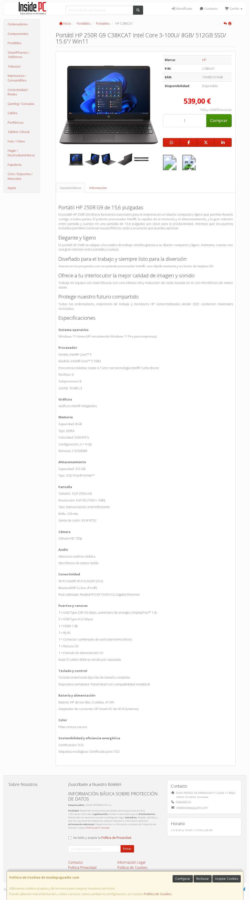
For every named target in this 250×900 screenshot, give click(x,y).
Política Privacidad (82, 867)
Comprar (219, 120)
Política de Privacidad (97, 827)
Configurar (182, 879)
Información (98, 188)
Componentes (18, 33)
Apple (12, 188)
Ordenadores (18, 24)
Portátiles (14, 43)
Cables (12, 113)
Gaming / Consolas (21, 103)
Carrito (234, 8)
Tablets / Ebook (19, 132)
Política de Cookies (157, 894)
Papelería (14, 164)
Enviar (127, 849)
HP (204, 60)
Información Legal (131, 862)
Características (70, 188)
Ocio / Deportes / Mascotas (20, 176)
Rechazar (202, 879)
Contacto (211, 8)
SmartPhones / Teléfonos (18, 54)
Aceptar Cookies (226, 879)
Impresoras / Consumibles (17, 77)
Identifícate (183, 8)
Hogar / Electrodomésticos (21, 152)
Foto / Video (16, 141)
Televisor (14, 66)
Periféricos (15, 122)
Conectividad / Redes (18, 92)
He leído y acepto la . (102, 838)
